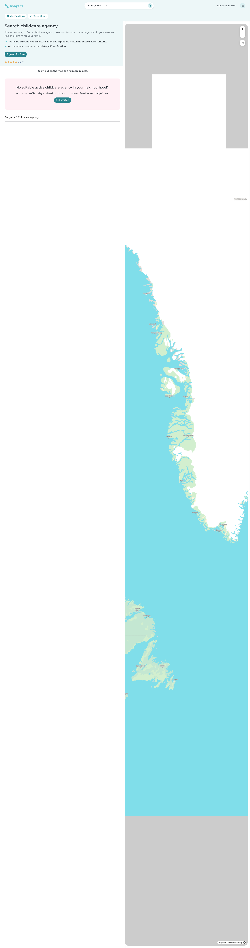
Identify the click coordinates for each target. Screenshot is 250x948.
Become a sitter (226, 5)
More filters (39, 16)
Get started (62, 100)
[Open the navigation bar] (242, 5)
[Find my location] (242, 43)
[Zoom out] (242, 35)
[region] (186, 485)
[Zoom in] (242, 29)
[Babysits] (14, 5)
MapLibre (222, 942)
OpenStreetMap (235, 942)
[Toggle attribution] (244, 942)
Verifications (17, 16)
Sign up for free (16, 54)
